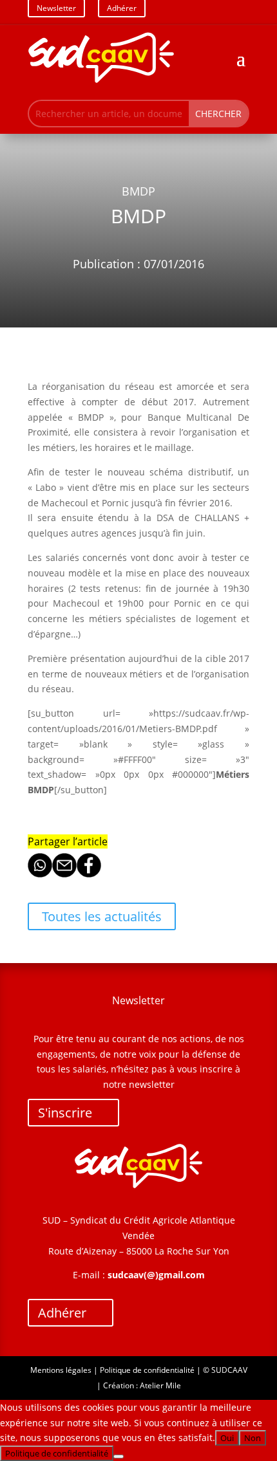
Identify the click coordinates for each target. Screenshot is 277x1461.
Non (252, 1438)
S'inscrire (65, 1112)
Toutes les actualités (102, 916)
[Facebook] (89, 874)
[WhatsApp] (40, 874)
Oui (227, 1438)
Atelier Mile (160, 1385)
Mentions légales (60, 1370)
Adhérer (62, 1312)
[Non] (118, 1456)
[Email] (64, 874)
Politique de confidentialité (147, 1370)
